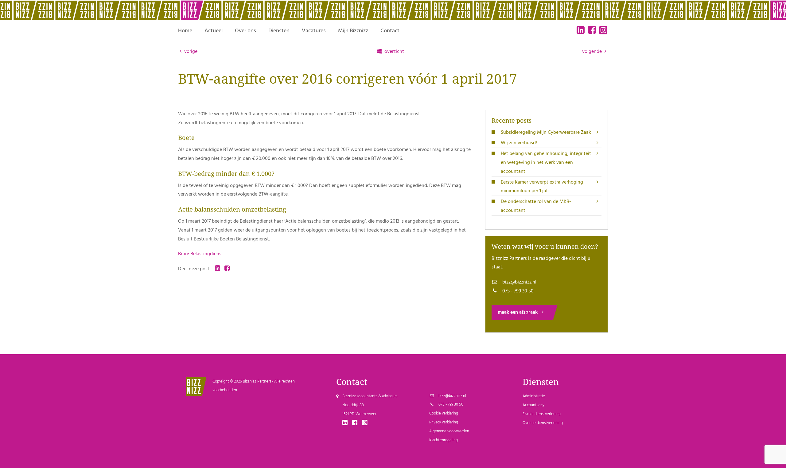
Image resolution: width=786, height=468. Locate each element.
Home (185, 30)
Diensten (279, 30)
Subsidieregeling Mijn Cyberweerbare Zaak (546, 133)
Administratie (534, 396)
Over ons (245, 30)
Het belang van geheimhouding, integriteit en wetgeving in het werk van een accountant (546, 163)
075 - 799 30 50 (517, 291)
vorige (190, 52)
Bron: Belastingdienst (200, 254)
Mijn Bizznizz (353, 30)
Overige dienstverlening (543, 423)
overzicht (393, 52)
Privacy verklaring (443, 422)
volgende (592, 52)
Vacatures (314, 30)
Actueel (213, 30)
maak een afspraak (518, 312)
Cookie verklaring (443, 413)
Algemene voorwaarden (449, 431)
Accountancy (533, 405)
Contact (389, 30)
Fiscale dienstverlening (542, 414)
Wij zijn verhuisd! (519, 143)
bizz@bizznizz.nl (518, 282)
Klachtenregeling (443, 440)
